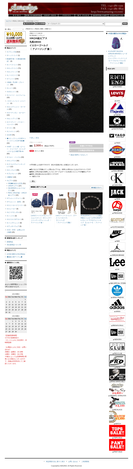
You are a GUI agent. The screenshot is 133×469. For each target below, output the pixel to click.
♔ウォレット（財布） (14, 202)
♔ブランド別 (11, 52)
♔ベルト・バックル (14, 157)
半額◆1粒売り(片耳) (15, 183)
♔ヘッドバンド (12, 55)
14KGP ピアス (13, 186)
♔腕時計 (10, 177)
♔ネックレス (11, 170)
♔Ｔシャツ (10, 79)
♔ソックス (10, 216)
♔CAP (9, 135)
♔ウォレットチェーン (14, 198)
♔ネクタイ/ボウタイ (14, 219)
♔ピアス (8, 21)
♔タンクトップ (12, 72)
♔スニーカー (11, 209)
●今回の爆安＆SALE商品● (16, 254)
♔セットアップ (12, 118)
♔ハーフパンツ (12, 65)
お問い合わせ (73, 461)
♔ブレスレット (12, 173)
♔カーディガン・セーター (16, 113)
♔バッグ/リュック (13, 223)
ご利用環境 (85, 461)
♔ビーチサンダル (13, 212)
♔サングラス (11, 161)
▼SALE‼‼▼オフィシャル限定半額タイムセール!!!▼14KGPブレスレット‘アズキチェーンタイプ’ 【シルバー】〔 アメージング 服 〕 (91, 220)
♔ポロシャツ (11, 92)
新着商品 (10, 242)
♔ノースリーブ (12, 75)
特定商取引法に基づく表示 (55, 461)
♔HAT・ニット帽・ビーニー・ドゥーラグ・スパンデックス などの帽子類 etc (16, 149)
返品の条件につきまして (79, 155)
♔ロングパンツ (12, 68)
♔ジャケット (11, 131)
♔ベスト (10, 128)
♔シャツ (10, 88)
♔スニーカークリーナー (15, 205)
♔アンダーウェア (13, 226)
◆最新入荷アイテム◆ (14, 257)
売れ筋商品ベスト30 (14, 245)
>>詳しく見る (34, 138)
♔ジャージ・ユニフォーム (16, 95)
